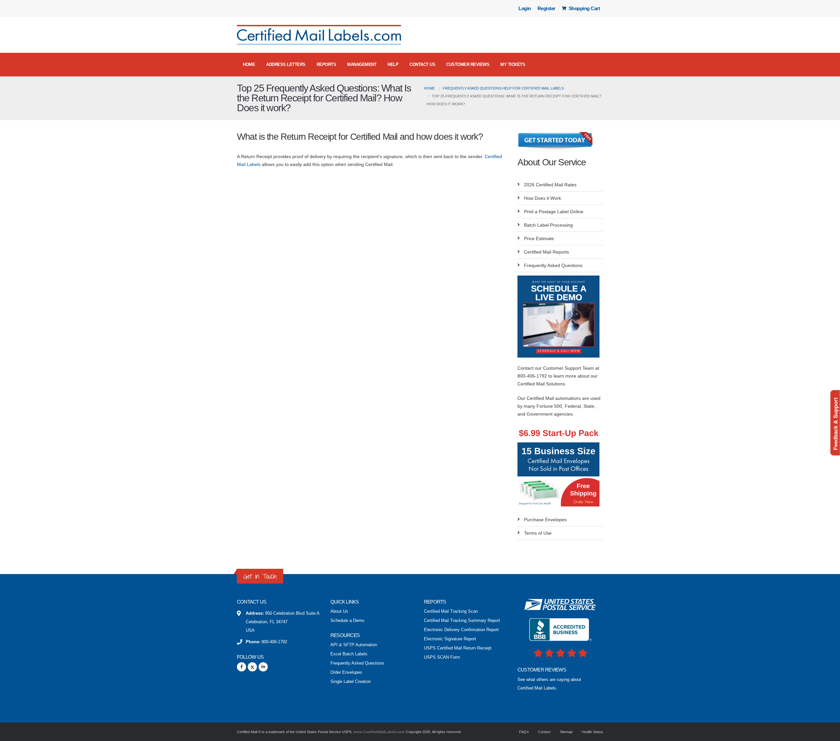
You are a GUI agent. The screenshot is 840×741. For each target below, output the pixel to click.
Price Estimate (539, 238)
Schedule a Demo (347, 620)
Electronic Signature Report (450, 639)
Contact (544, 732)
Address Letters (285, 64)
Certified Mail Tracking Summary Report (462, 620)
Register (546, 8)
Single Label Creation (350, 681)
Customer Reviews (467, 64)
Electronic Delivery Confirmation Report (461, 630)
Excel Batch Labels (349, 654)
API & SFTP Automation (353, 645)
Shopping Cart (583, 8)
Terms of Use (538, 533)
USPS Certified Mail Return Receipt (458, 648)
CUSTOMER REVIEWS (541, 669)
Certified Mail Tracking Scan (451, 611)
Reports (326, 64)
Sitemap (566, 732)
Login (524, 8)
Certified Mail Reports (546, 252)
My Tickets (512, 64)
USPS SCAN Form (442, 657)
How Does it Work (542, 198)
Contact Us (422, 64)
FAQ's (523, 732)
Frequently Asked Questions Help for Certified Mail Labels (503, 88)
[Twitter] (252, 666)
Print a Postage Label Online (553, 211)
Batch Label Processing (548, 225)
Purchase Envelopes (545, 519)
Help (393, 64)
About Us (339, 611)
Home (249, 64)
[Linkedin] (263, 666)
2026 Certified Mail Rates (550, 184)
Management (361, 64)
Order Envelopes (346, 672)
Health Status (592, 732)
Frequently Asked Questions (553, 265)
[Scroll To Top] (828, 733)
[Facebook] (241, 666)
